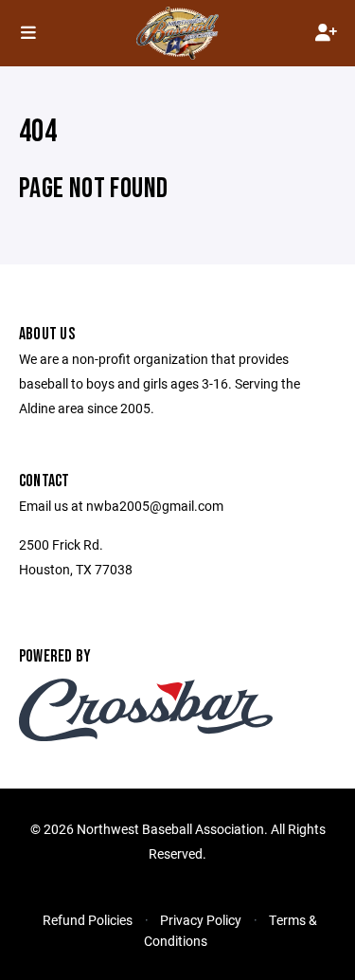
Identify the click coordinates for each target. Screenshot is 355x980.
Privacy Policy (200, 920)
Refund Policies (88, 920)
